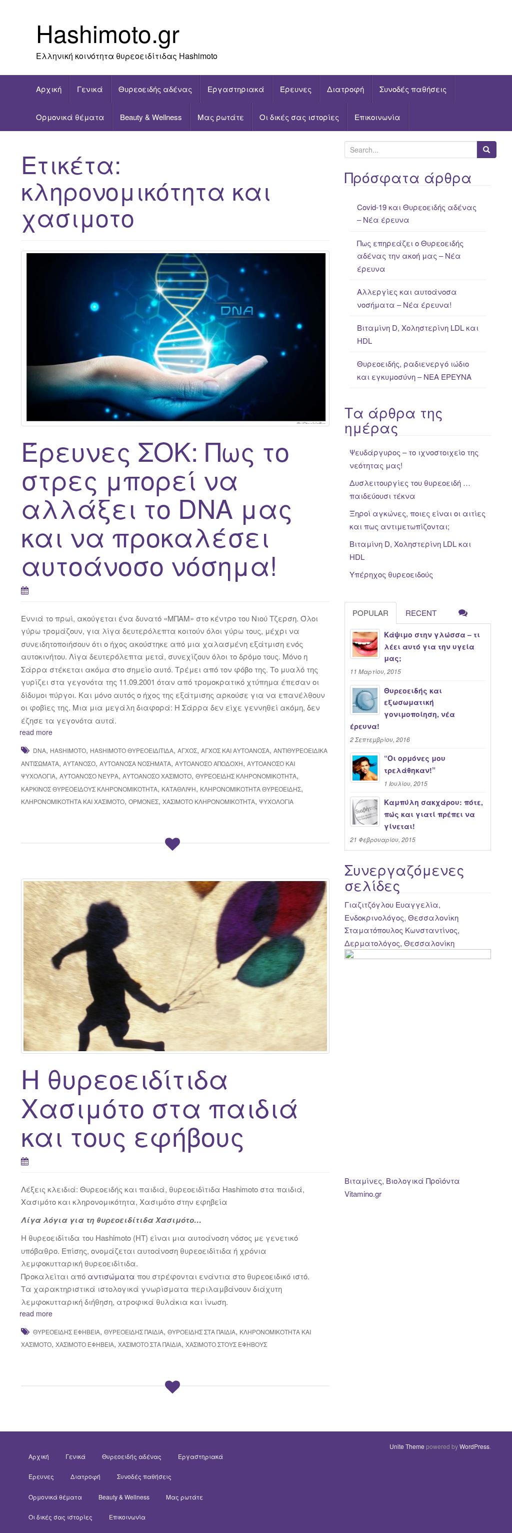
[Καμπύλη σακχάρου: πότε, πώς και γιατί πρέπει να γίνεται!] (365, 812)
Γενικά (90, 89)
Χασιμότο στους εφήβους (226, 1344)
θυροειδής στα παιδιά (202, 1331)
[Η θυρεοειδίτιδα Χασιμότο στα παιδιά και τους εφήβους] (175, 966)
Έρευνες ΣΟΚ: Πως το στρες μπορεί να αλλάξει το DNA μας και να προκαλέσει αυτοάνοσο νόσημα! (156, 508)
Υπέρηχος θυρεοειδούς (391, 574)
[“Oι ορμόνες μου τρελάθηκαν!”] (365, 767)
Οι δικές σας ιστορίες (299, 117)
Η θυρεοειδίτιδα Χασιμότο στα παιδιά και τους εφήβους (159, 1106)
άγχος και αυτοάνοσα (235, 750)
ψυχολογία (276, 801)
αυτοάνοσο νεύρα (89, 776)
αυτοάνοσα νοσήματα (135, 763)
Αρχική (49, 89)
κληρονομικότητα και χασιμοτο (72, 801)
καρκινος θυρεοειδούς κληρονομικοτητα (89, 789)
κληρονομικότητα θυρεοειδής (250, 789)
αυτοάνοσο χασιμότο (157, 776)
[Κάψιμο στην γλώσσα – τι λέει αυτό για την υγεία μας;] (365, 644)
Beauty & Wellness (151, 117)
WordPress (475, 1446)
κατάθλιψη (179, 789)
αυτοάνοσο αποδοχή (209, 763)
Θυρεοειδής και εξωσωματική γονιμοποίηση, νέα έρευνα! (402, 708)
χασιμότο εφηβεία (85, 1344)
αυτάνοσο (79, 763)
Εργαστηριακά (236, 89)
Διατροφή (345, 89)
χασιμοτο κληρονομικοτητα (208, 801)
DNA (39, 750)
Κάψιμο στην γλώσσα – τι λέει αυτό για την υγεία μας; (432, 646)
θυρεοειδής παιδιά (134, 1331)
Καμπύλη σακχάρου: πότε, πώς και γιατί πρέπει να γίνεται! (433, 814)
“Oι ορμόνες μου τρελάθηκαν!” (415, 764)
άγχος (187, 750)
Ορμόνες (143, 801)
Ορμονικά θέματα (70, 117)
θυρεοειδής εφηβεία (66, 1331)
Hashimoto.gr (108, 33)
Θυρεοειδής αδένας (155, 89)
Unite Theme (407, 1446)
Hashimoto (68, 750)
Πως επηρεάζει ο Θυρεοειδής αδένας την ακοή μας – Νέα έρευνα (410, 256)
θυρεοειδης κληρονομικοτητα (246, 776)
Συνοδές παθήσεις (413, 89)
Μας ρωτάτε (221, 117)
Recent (421, 612)
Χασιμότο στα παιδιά (150, 1344)
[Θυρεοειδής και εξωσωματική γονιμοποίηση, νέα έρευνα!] (365, 700)
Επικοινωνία (377, 117)
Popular (370, 612)
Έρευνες (296, 89)
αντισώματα (111, 1276)
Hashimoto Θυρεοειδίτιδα (132, 750)
